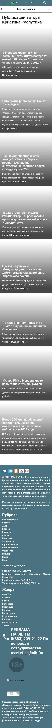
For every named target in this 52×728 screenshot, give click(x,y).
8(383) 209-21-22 (27, 639)
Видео (5, 601)
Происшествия (10, 548)
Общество (7, 551)
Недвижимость (10, 519)
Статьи (6, 597)
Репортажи (8, 604)
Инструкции (8, 613)
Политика (7, 538)
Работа (6, 523)
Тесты (5, 626)
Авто (4, 526)
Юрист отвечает (11, 544)
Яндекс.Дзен (18, 565)
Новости (6, 594)
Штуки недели (9, 616)
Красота (6, 532)
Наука (5, 557)
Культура (7, 554)
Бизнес (6, 529)
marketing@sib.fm (27, 653)
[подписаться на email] (27, 471)
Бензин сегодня (26, 9)
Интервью (7, 607)
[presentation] (1, 9)
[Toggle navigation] (4, 3)
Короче (6, 619)
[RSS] (22, 471)
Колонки (6, 610)
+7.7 (31, 3)
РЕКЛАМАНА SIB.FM (20, 632)
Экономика (8, 541)
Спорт (5, 560)
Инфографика (9, 622)
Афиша (5, 535)
